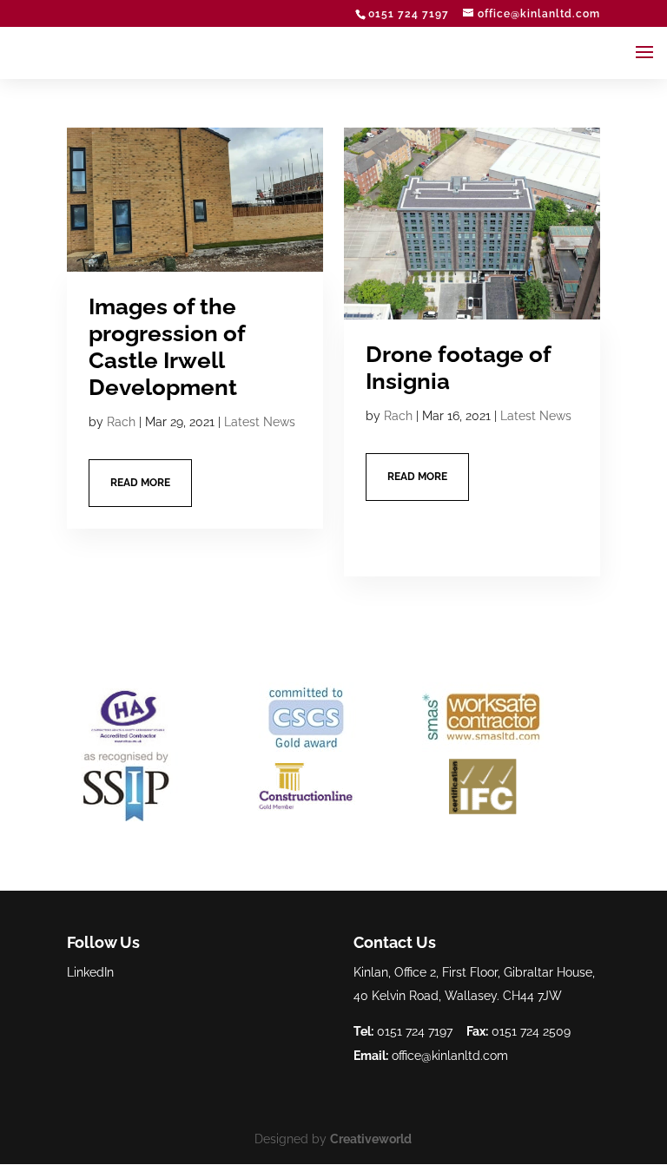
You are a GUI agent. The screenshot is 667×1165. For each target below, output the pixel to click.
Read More (140, 483)
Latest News (259, 422)
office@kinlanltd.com (450, 1056)
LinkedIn (90, 972)
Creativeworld (371, 1139)
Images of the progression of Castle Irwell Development (167, 347)
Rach (121, 422)
